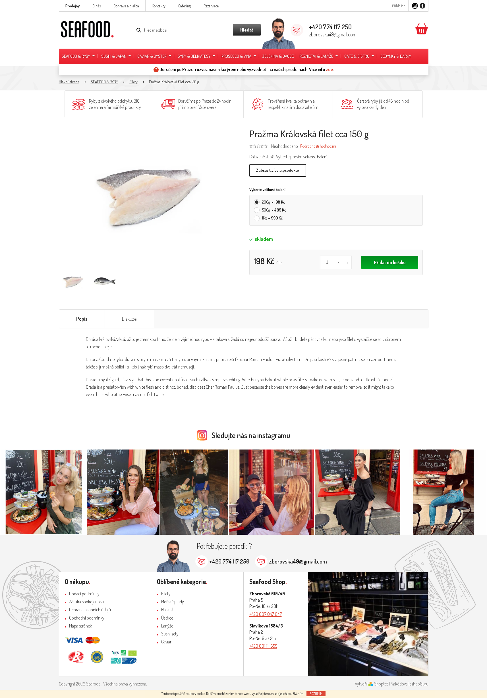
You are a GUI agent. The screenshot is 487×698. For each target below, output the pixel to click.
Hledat (246, 30)
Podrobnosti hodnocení (318, 146)
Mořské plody (172, 601)
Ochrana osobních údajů (90, 609)
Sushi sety (170, 634)
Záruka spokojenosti (86, 601)
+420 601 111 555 (263, 646)
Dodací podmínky (84, 593)
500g (274, 210)
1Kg (272, 218)
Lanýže (167, 626)
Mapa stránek (80, 626)
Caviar (166, 642)
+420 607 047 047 (265, 614)
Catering (184, 5)
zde (329, 69)
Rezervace (211, 5)
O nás (96, 5)
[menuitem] (78, 56)
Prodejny (72, 5)
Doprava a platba (126, 5)
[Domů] (72, 82)
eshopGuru (418, 684)
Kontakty (158, 5)
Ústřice (167, 618)
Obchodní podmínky (86, 618)
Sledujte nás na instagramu (251, 435)
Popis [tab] (82, 319)
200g (273, 202)
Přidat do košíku (390, 262)
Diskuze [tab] (129, 319)
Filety (166, 593)
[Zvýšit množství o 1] (347, 262)
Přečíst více (277, 170)
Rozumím (316, 693)
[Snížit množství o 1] (338, 262)
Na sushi (168, 609)
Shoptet (381, 684)
